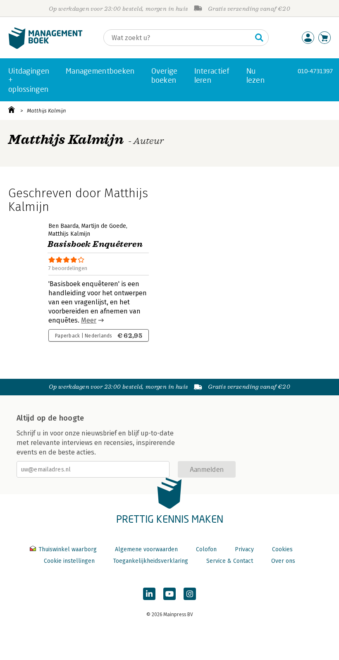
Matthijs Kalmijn (46, 111)
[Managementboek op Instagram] (190, 594)
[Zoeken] (259, 37)
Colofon (206, 549)
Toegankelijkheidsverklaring (150, 560)
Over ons (283, 560)
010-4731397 (315, 70)
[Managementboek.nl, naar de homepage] (45, 46)
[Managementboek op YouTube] (169, 594)
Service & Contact (229, 560)
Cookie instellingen (69, 560)
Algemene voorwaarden (146, 549)
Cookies (282, 549)
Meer (88, 320)
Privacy (244, 549)
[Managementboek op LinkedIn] (149, 594)
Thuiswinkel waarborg (67, 549)
